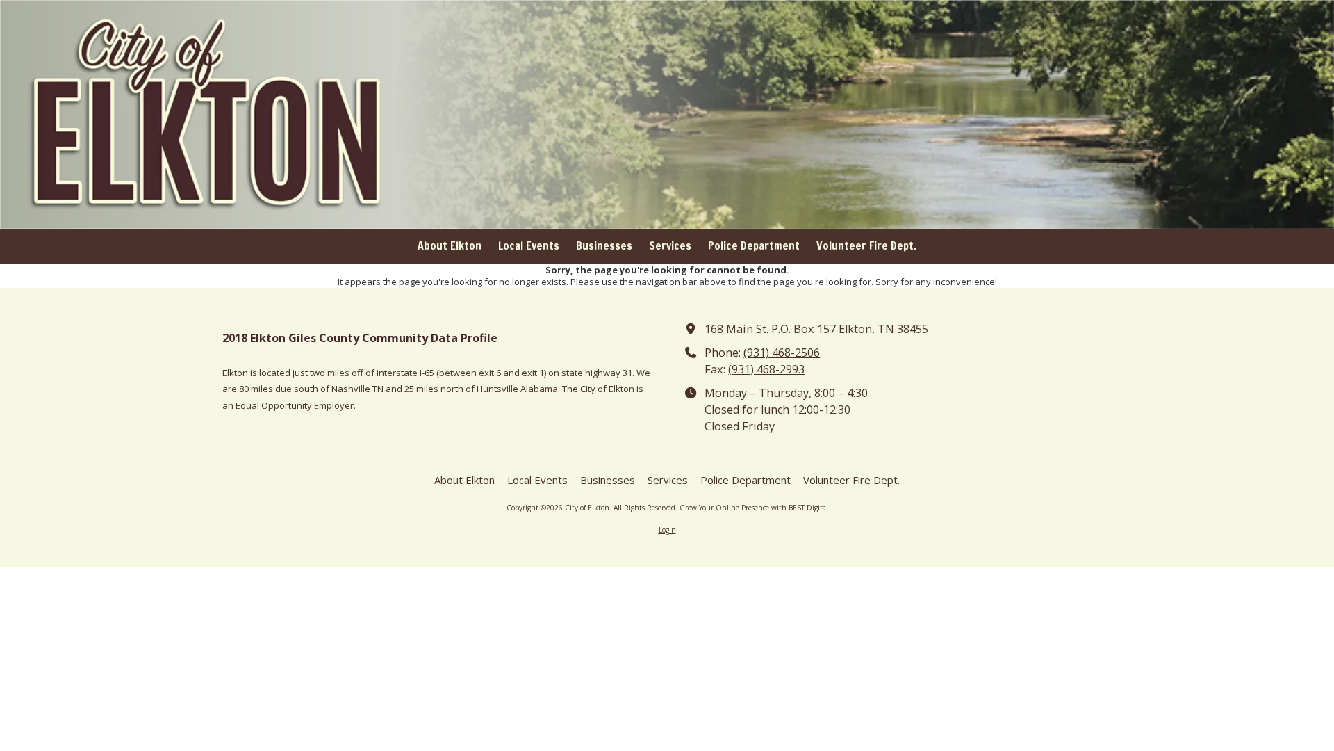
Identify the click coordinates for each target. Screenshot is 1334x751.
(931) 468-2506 (781, 352)
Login (667, 530)
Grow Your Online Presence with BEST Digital (754, 507)
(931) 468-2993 (766, 369)
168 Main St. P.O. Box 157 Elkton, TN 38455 (816, 329)
